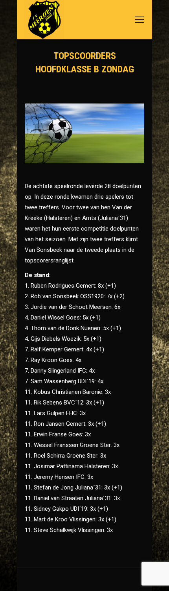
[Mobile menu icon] (139, 19)
